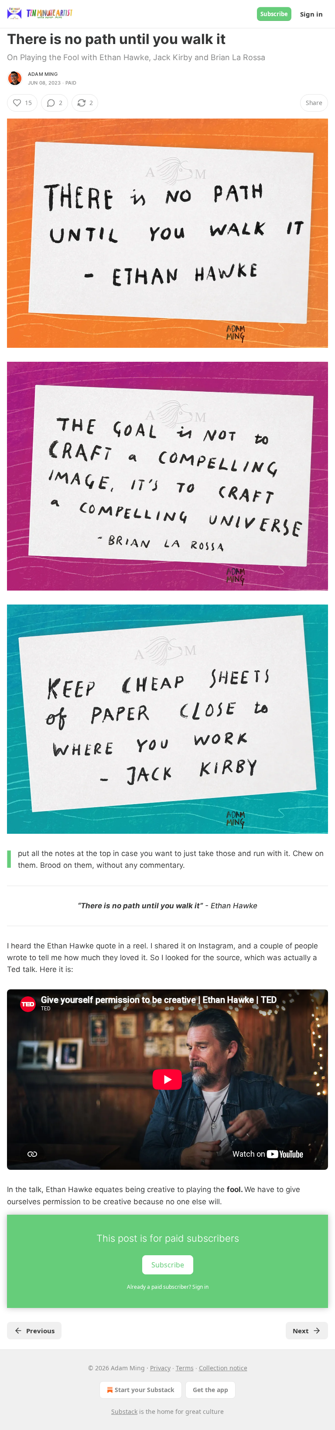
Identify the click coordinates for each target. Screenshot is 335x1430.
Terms (185, 1368)
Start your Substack (144, 1390)
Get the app (210, 1390)
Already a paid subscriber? (168, 1287)
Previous (40, 1330)
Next (301, 1330)
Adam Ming (43, 74)
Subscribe (274, 14)
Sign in (311, 14)
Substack (124, 1411)
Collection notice (223, 1368)
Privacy (160, 1368)
